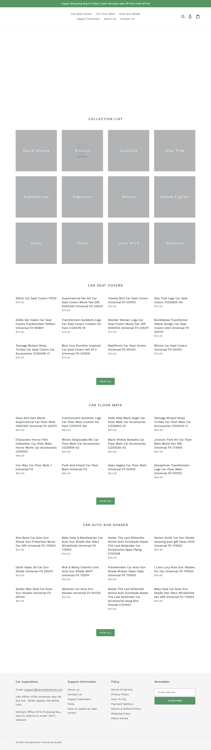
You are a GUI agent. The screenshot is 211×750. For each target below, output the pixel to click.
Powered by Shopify (51, 742)
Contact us (75, 694)
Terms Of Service (122, 689)
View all (105, 381)
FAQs (71, 704)
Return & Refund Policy (126, 708)
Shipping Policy (121, 713)
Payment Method (122, 704)
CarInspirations (32, 742)
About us (73, 689)
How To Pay (118, 699)
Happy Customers (79, 699)
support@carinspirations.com (43, 689)
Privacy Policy (120, 694)
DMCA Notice (119, 718)
